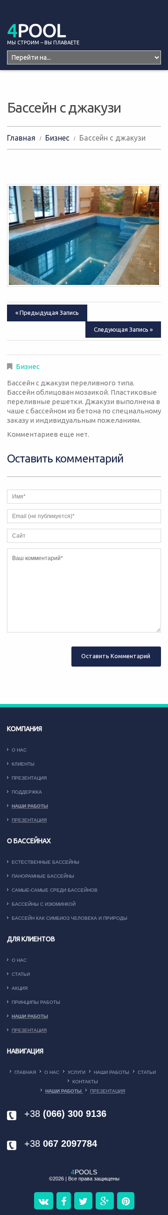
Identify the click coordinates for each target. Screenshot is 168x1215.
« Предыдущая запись (47, 312)
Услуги (76, 1072)
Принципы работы (36, 1002)
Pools (84, 1172)
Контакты (85, 1081)
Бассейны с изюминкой (44, 904)
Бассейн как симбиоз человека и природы (69, 918)
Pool (36, 30)
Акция (20, 988)
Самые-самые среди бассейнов (55, 890)
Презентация (29, 778)
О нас (19, 750)
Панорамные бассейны (43, 876)
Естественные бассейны (45, 862)
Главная (21, 138)
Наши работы (30, 806)
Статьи (21, 974)
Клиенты (23, 764)
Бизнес (57, 138)
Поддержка (27, 792)
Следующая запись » (123, 329)
